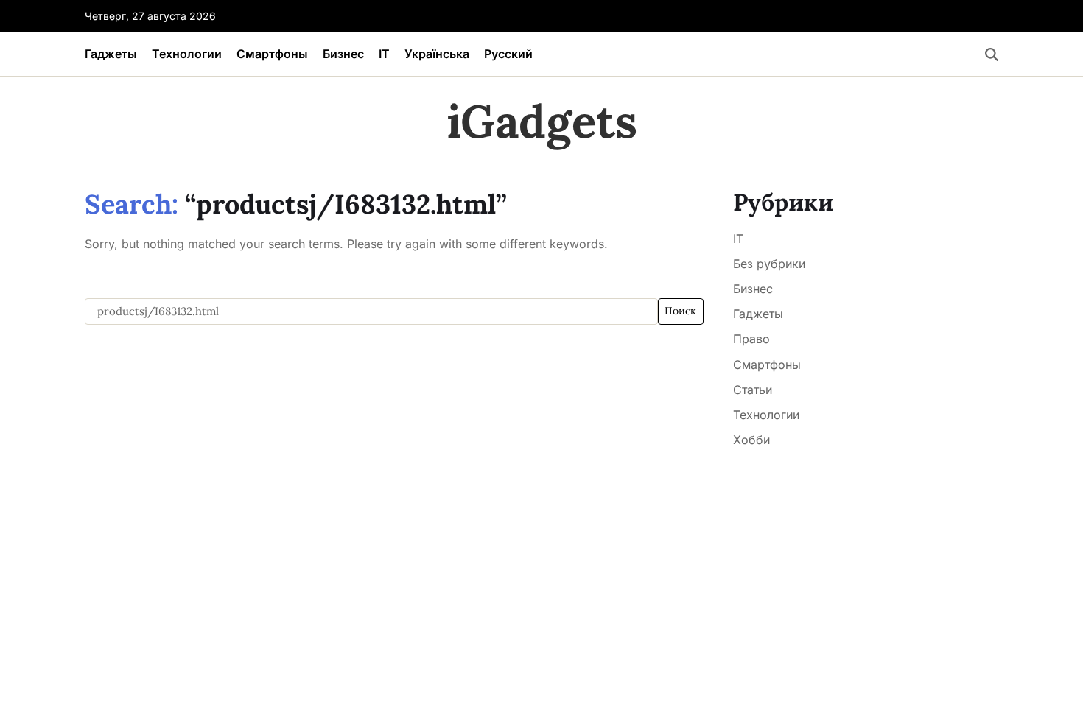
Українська (436, 53)
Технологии (187, 53)
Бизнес (343, 53)
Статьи (752, 389)
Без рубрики (769, 263)
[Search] (991, 54)
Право (751, 338)
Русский (508, 53)
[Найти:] (371, 311)
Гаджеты (111, 53)
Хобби (751, 439)
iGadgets (541, 121)
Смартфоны (272, 53)
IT (384, 53)
